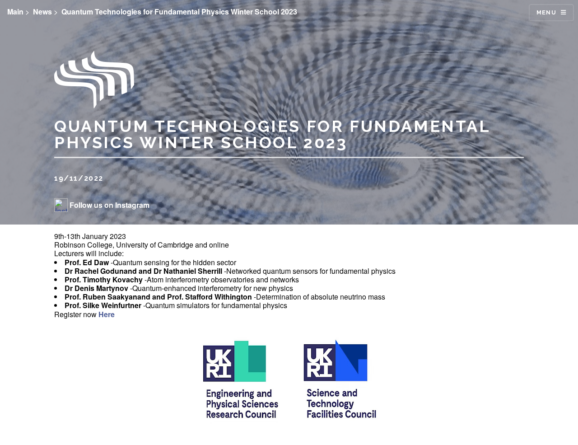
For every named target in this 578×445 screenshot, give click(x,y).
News (42, 11)
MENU (546, 12)
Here (106, 314)
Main (15, 11)
